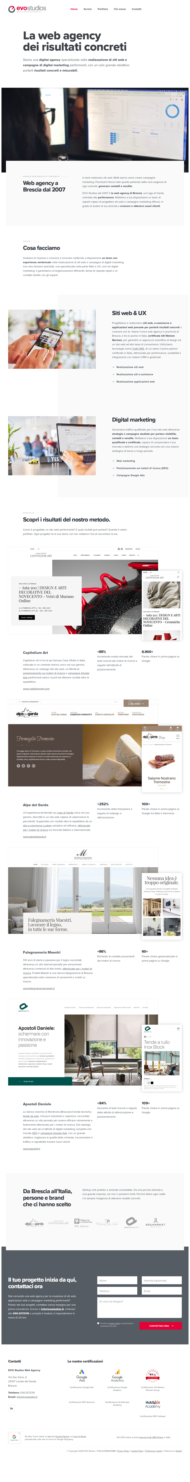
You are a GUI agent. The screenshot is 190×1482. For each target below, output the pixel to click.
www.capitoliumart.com (36, 689)
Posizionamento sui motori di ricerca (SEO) (142, 468)
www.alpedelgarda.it (34, 837)
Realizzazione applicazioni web (136, 382)
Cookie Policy (137, 1450)
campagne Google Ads (53, 1133)
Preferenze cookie (153, 1450)
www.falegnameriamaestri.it (39, 988)
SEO (34, 1133)
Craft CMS (138, 348)
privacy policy (114, 1323)
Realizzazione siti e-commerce (135, 374)
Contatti (136, 9)
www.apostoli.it (31, 1149)
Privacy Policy (123, 1450)
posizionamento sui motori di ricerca (44, 673)
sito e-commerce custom (37, 825)
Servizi (88, 9)
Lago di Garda (65, 812)
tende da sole (31, 1116)
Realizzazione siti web (130, 367)
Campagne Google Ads (131, 475)
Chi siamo (120, 9)
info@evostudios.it (27, 1397)
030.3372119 (27, 1392)
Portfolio (103, 9)
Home (74, 9)
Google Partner (62, 1436)
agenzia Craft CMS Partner (151, 1437)
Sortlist (179, 1450)
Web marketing (126, 461)
